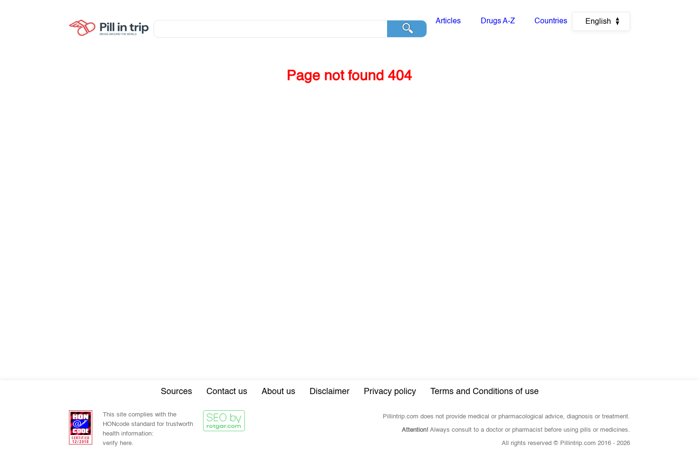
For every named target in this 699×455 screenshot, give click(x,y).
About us (278, 391)
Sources (176, 391)
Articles (448, 21)
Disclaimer (330, 391)
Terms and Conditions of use (484, 391)
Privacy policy (390, 391)
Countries (550, 21)
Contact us (226, 391)
